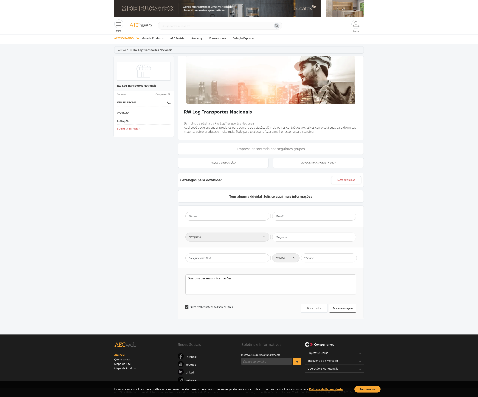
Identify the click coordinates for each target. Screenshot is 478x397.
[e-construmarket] (319, 344)
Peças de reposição (223, 162)
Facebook (191, 357)
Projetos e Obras (318, 353)
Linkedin (191, 372)
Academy (196, 38)
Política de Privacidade (326, 389)
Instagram (192, 380)
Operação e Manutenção (323, 368)
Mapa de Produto (125, 368)
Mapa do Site (122, 364)
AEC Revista (177, 38)
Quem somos (122, 359)
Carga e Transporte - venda (318, 162)
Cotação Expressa (243, 38)
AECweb (123, 50)
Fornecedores (217, 38)
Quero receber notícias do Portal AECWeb (211, 307)
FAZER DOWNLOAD (346, 180)
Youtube (191, 364)
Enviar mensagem (343, 308)
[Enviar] (297, 361)
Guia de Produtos (153, 38)
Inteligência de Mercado (323, 360)
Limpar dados (314, 308)
